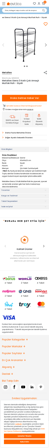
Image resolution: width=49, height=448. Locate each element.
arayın (30, 109)
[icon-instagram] (5, 387)
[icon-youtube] (23, 387)
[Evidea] (14, 3)
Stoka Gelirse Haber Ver (24, 98)
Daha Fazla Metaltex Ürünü (18, 132)
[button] (22, 66)
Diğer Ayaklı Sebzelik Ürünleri (19, 137)
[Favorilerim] (34, 3)
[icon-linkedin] (32, 387)
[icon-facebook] (14, 387)
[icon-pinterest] (40, 387)
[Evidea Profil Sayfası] (39, 3)
